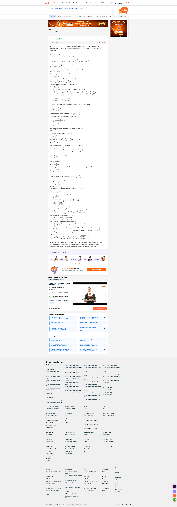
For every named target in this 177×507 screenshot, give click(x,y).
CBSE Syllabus (87, 411)
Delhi (103, 479)
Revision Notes (106, 434)
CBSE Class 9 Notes (108, 444)
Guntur (117, 475)
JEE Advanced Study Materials (72, 444)
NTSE (66, 425)
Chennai (104, 471)
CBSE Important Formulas (90, 428)
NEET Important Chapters (90, 474)
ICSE (104, 408)
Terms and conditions (81, 504)
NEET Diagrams (87, 479)
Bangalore (104, 474)
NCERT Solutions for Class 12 (53, 371)
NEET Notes (87, 476)
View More (77, 263)
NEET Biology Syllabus (89, 490)
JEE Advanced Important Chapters (73, 475)
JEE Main (67, 411)
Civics (85, 451)
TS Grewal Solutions (51, 425)
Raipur (116, 479)
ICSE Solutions (106, 411)
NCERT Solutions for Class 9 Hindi (92, 399)
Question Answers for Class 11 (85, 16)
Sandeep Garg (49, 427)
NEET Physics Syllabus (89, 486)
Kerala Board (49, 446)
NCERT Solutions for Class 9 (91, 384)
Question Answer (53, 8)
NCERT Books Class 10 (108, 389)
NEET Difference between (90, 481)
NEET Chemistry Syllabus (90, 488)
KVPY (66, 423)
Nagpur (117, 472)
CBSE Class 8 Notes (108, 446)
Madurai (104, 490)
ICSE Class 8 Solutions (108, 418)
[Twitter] (126, 505)
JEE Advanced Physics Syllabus (72, 487)
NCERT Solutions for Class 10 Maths (92, 367)
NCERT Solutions (50, 369)
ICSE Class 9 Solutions (108, 415)
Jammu (117, 486)
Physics (86, 434)
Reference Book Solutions (52, 408)
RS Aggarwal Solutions (51, 415)
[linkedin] (122, 505)
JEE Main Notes (49, 476)
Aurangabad (118, 477)
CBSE (85, 408)
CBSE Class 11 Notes (107, 439)
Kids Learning (68, 451)
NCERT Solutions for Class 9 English (92, 393)
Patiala (104, 476)
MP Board (48, 451)
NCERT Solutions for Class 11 (72, 365)
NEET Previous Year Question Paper (92, 493)
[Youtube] (130, 505)
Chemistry (86, 439)
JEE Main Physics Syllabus (52, 486)
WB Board (48, 463)
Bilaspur (117, 482)
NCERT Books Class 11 (108, 387)
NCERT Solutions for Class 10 (91, 365)
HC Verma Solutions (51, 411)
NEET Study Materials (70, 446)
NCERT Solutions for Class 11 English (73, 390)
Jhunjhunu (117, 491)
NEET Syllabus (87, 483)
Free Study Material (70, 434)
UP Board (48, 460)
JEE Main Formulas (50, 479)
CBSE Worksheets (88, 415)
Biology (86, 437)
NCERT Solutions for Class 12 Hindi (54, 402)
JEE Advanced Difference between (73, 482)
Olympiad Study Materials (71, 448)
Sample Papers (69, 439)
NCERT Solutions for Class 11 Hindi (73, 393)
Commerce (87, 446)
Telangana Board (50, 456)
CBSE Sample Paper (89, 413)
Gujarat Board (49, 441)
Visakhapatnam (106, 486)
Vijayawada (105, 483)
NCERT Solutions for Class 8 (110, 365)
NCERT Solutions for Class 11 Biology (73, 376)
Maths (67, 8)
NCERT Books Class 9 (108, 392)
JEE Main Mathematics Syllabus (54, 488)
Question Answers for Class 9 (124, 16)
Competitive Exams (70, 408)
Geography (87, 448)
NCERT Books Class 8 (108, 394)
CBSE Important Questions (90, 418)
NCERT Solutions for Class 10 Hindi (92, 382)
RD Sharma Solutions (51, 413)
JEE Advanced (68, 413)
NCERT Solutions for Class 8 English (111, 374)
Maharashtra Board (51, 448)
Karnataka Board (50, 444)
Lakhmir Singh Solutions (52, 420)
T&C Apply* (63, 271)
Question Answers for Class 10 (104, 16)
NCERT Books (106, 382)
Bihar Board (49, 439)
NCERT (47, 367)
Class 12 (61, 8)
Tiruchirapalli (105, 488)
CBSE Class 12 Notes (108, 437)
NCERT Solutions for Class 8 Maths (111, 367)
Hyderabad (105, 481)
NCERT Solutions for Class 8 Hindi (111, 380)
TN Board (48, 458)
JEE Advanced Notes (70, 478)
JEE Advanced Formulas (71, 480)
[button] (54, 259)
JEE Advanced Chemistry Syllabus (73, 493)
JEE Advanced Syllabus (70, 485)
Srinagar (117, 484)
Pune (116, 470)
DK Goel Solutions (50, 423)
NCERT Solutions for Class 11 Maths (73, 367)
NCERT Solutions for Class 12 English (54, 400)
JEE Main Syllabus (50, 483)
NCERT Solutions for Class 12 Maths (54, 374)
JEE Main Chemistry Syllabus (53, 490)
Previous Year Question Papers (72, 437)
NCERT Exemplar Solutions (52, 418)
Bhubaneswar (118, 489)
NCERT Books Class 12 (108, 385)
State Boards (49, 434)
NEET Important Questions (90, 471)
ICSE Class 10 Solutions (108, 413)
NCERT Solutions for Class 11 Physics (73, 370)
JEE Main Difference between (53, 481)
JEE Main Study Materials (71, 441)
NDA (66, 420)
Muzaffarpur (105, 469)
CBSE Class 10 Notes (108, 441)
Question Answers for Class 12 (65, 16)
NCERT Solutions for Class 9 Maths (92, 386)
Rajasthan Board (50, 453)
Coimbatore (118, 467)
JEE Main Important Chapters (53, 474)
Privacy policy (71, 504)
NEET (66, 415)
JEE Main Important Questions (53, 471)
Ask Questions (68, 453)
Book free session (96, 269)
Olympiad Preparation (70, 418)
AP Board (48, 437)
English (85, 444)
